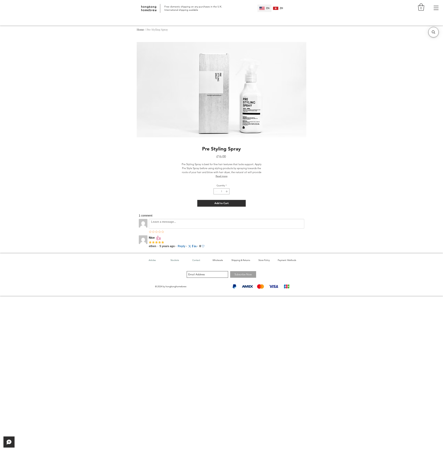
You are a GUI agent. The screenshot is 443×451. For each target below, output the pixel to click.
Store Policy (264, 260)
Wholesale (218, 260)
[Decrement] (216, 191)
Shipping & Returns (240, 260)
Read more (222, 176)
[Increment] (227, 191)
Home (140, 29)
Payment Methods (287, 260)
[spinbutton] (221, 191)
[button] (421, 7)
